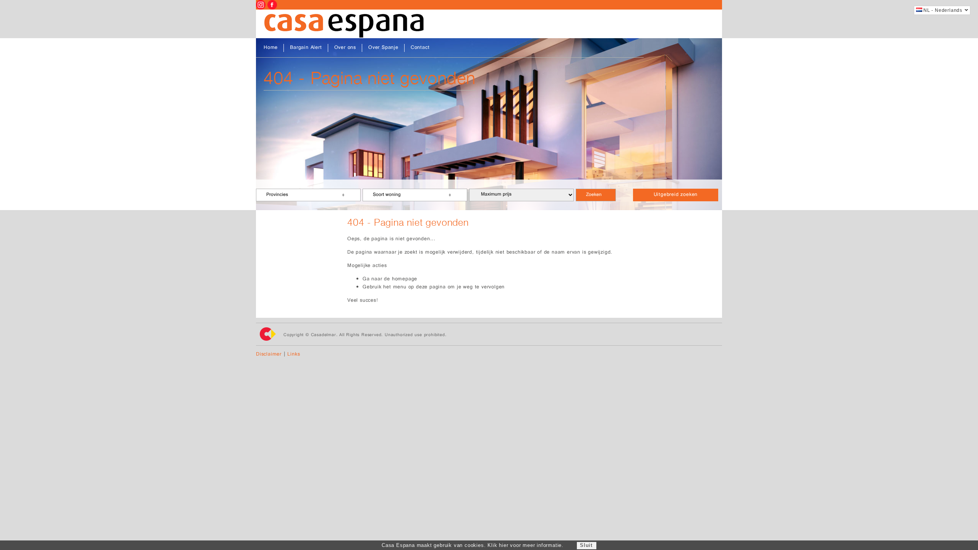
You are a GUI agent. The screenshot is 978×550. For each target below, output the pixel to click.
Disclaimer (269, 354)
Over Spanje (383, 48)
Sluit (586, 545)
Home (271, 48)
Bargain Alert (306, 48)
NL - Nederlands (942, 10)
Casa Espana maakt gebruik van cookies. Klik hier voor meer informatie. (472, 545)
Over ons (345, 48)
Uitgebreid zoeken (676, 195)
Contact (420, 48)
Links (293, 354)
